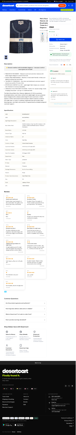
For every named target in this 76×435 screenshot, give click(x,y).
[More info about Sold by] (67, 44)
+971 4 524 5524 (56, 411)
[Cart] (72, 5)
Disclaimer (70, 423)
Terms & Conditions (67, 418)
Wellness (4, 10)
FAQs (71, 426)
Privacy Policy (69, 420)
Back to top (38, 363)
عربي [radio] (50, 1)
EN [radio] (47, 1)
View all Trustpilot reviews (60, 104)
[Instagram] (65, 386)
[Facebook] (72, 386)
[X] (69, 386)
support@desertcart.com (58, 405)
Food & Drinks (21, 10)
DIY (35, 10)
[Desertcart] (8, 5)
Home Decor (13, 10)
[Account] (68, 5)
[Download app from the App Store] (19, 424)
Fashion (30, 10)
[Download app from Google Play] (7, 424)
